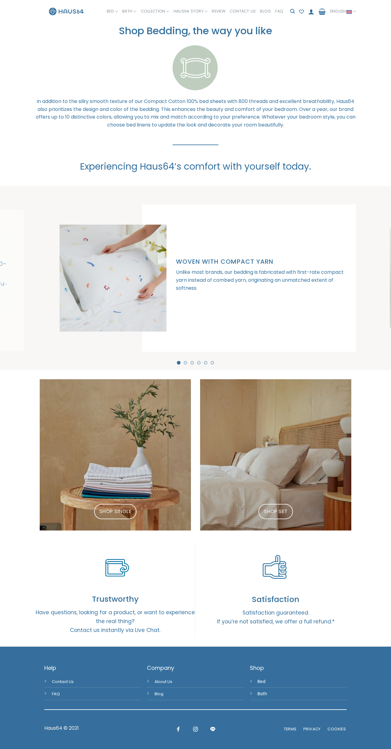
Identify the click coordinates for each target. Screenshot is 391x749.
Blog (265, 11)
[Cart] (322, 11)
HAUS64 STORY (188, 11)
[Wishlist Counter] (301, 11)
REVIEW (218, 11)
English (338, 11)
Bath (127, 11)
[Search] (292, 11)
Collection (153, 11)
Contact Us (243, 11)
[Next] (375, 278)
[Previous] (15, 278)
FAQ (279, 11)
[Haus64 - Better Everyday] (66, 11)
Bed (110, 11)
